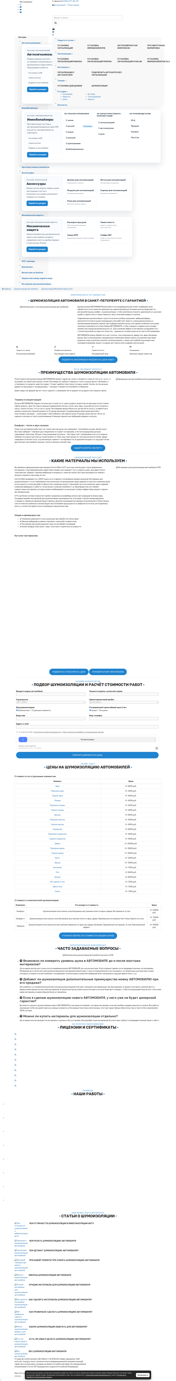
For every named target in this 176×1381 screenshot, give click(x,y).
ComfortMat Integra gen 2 (29, 649)
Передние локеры (57, 805)
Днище (58, 877)
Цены (65, 99)
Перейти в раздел (37, 89)
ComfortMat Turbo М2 (27, 546)
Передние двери (57, 848)
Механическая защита (38, 228)
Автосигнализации (42, 54)
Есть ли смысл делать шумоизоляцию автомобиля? (60, 1339)
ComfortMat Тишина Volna (30, 628)
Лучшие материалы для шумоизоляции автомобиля (59, 1285)
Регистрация (73, 5)
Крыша (57, 863)
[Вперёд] (157, 603)
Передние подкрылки (57, 834)
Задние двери (58, 853)
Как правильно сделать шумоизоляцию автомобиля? (60, 1312)
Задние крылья (57, 824)
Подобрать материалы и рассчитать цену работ (88, 360)
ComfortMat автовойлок (29, 566)
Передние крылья (57, 820)
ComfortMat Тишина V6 (28, 608)
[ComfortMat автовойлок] (88, 563)
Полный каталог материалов (108, 672)
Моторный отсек (57, 882)
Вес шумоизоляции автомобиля (47, 1351)
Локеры (57, 800)
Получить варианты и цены (87, 755)
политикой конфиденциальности (47, 732)
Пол (57, 872)
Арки (57, 786)
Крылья (57, 815)
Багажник (57, 867)
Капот (57, 858)
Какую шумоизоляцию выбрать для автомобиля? (58, 1327)
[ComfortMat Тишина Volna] (88, 625)
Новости (66, 97)
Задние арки (57, 796)
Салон (57, 891)
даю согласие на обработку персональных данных (83, 732)
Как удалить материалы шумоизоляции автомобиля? (60, 1299)
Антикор (91, 94)
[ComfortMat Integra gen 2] (88, 645)
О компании (67, 94)
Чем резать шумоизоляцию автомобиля (52, 1241)
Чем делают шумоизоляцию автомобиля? (54, 1250)
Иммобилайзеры (40, 119)
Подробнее (137, 559)
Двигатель (57, 887)
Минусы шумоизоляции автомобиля (50, 1275)
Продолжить (142, 1375)
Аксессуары (36, 184)
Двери (57, 844)
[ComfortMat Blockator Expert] (88, 583)
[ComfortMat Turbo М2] (88, 542)
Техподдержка (94, 97)
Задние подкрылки (57, 839)
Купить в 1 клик (88, 559)
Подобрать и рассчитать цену (68, 672)
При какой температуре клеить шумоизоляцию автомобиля (64, 1260)
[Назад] (18, 603)
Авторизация (59, 5)
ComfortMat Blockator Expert (32, 587)
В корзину (38, 559)
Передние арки (57, 791)
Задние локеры (57, 810)
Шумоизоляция (99, 86)
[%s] (53, 35)
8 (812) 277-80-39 (70, 1)
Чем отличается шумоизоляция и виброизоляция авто (61, 1223)
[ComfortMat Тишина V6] (88, 604)
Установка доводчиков (69, 86)
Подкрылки (57, 829)
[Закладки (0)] (53, 32)
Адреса (91, 99)
